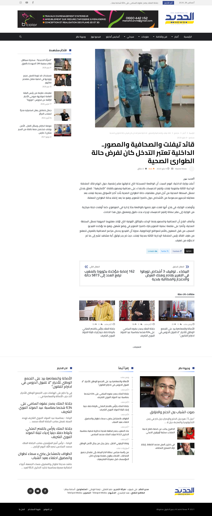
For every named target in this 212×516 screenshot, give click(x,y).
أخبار (184, 133)
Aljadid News (181, 169)
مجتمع (176, 133)
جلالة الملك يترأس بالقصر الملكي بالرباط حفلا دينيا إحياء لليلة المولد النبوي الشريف (98, 332)
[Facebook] (32, 2)
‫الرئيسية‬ (191, 133)
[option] (176, 318)
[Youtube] (26, 2)
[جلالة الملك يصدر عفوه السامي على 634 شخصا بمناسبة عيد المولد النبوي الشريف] (137, 310)
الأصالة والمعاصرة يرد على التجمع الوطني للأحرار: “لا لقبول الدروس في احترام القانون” (176, 332)
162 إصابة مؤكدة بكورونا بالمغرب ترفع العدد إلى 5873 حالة (109, 271)
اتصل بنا (22, 509)
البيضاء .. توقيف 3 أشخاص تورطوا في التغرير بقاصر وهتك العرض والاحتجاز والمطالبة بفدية (164, 273)
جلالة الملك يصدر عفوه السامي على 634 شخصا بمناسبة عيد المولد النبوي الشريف (137, 332)
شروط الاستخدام (34, 509)
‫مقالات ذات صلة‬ (186, 294)
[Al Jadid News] (179, 10)
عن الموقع (48, 509)
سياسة (163, 318)
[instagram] (20, 2)
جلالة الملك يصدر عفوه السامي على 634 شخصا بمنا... (135, 3)
